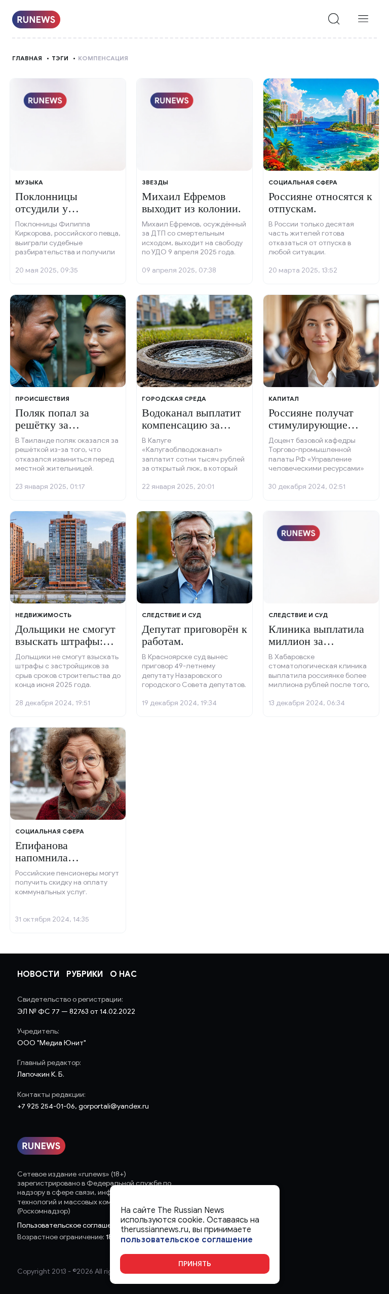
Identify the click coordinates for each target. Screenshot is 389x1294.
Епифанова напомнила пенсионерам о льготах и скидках (58, 864)
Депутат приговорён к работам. (194, 635)
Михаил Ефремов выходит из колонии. (191, 202)
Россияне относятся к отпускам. (320, 202)
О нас (123, 974)
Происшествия (42, 398)
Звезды (155, 182)
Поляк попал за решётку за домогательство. (54, 424)
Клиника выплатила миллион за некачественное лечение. (316, 647)
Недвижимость (43, 615)
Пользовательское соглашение (70, 1225)
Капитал (283, 398)
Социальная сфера (302, 182)
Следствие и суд (171, 615)
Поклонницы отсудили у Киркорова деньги (58, 208)
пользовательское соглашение (187, 1240)
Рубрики (84, 974)
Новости (38, 974)
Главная (27, 58)
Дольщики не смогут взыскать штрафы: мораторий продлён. (65, 641)
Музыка (29, 182)
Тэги (60, 58)
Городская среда (174, 398)
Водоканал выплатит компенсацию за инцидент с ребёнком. (194, 424)
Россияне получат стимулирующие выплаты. (311, 424)
